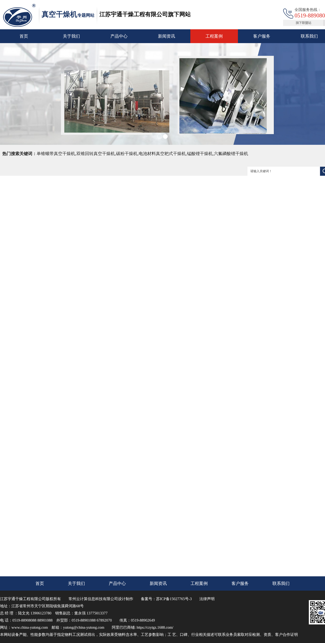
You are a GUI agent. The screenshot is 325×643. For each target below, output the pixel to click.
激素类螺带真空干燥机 (143, 545)
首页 (24, 36)
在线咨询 (308, 274)
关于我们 (71, 36)
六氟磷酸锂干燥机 (140, 536)
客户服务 (261, 36)
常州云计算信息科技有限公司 (93, 599)
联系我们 (282, 274)
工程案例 (214, 36)
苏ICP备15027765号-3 (174, 599)
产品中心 (119, 36)
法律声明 (207, 599)
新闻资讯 (166, 36)
